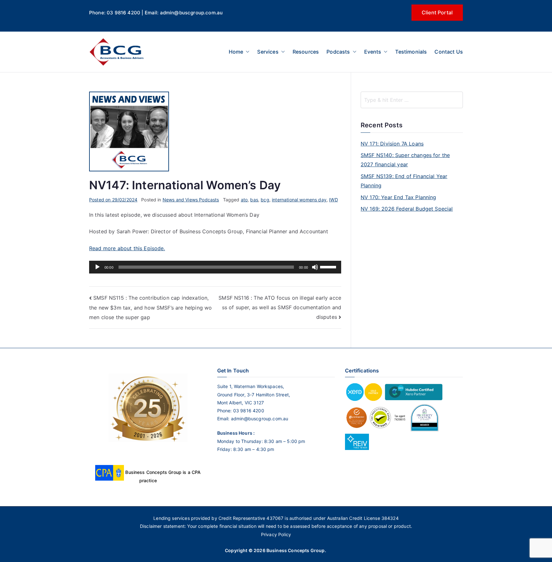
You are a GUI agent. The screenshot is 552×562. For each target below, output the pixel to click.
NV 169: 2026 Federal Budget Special (407, 209)
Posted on (113, 199)
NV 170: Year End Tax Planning (398, 197)
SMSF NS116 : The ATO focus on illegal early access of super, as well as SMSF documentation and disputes (279, 307)
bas (254, 199)
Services (267, 52)
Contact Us (448, 52)
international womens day (299, 199)
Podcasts (338, 52)
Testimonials (411, 52)
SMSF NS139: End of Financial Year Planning (404, 181)
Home (236, 52)
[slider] (329, 266)
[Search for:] (412, 100)
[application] (215, 267)
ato (244, 199)
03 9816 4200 (248, 410)
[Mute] (315, 267)
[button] (246, 51)
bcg (265, 199)
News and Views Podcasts (191, 199)
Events (372, 52)
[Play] (97, 267)
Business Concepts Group (295, 550)
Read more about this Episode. (127, 248)
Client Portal (437, 12)
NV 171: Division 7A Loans (392, 143)
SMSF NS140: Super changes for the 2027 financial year (405, 160)
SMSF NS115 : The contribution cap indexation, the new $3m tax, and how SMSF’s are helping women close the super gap (150, 307)
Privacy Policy (276, 534)
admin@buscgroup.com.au (259, 418)
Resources (306, 52)
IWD (333, 199)
